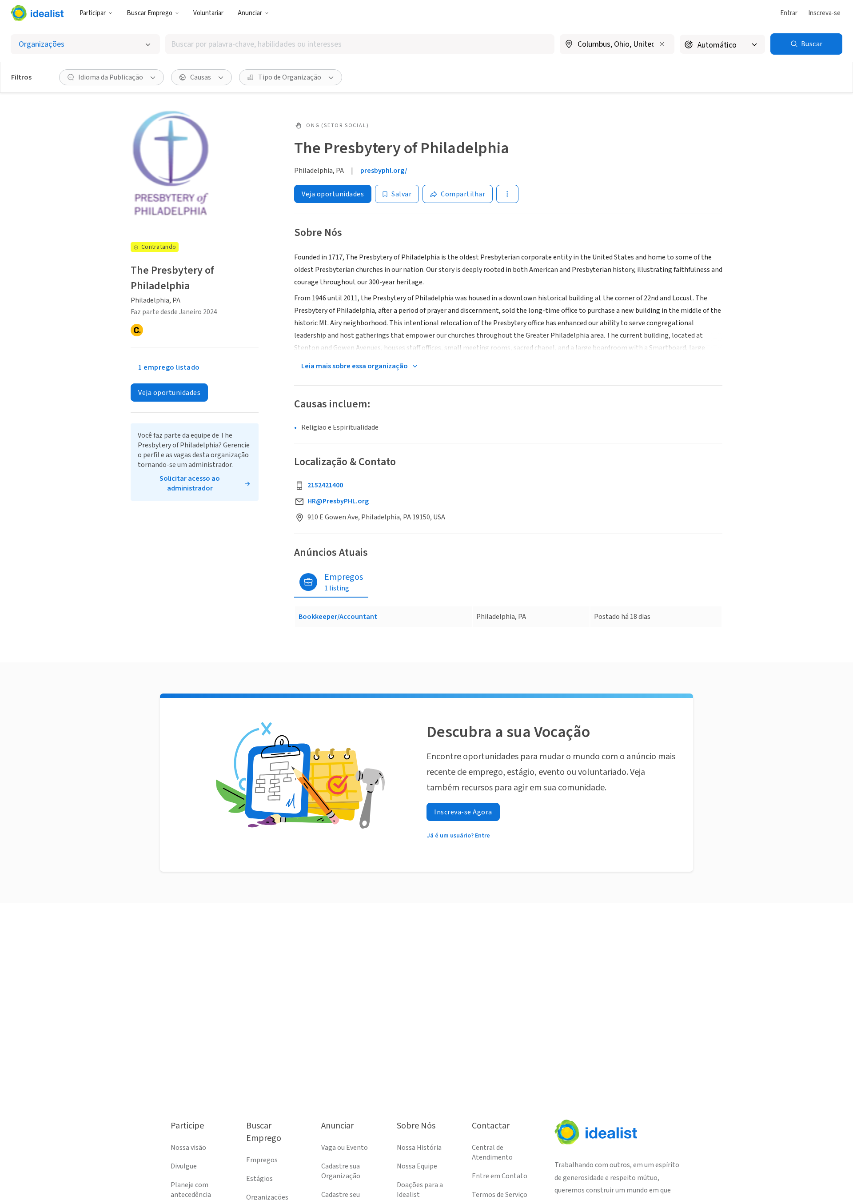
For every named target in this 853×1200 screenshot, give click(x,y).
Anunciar (250, 13)
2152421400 (325, 485)
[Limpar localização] (662, 44)
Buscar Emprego (149, 13)
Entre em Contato (499, 1176)
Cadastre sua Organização (340, 1171)
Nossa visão (188, 1147)
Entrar (788, 13)
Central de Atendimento (492, 1152)
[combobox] (360, 44)
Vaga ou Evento (344, 1147)
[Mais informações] (617, 45)
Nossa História (419, 1147)
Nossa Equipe (417, 1166)
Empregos (262, 1160)
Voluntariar (208, 13)
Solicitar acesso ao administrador (189, 483)
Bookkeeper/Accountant (338, 617)
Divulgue (184, 1166)
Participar (93, 13)
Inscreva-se (824, 13)
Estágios (259, 1179)
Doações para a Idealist (420, 1190)
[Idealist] (37, 13)
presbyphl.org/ (383, 170)
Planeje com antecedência (191, 1190)
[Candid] (137, 330)
